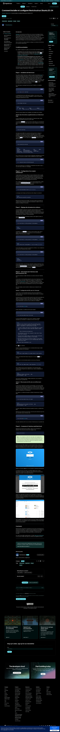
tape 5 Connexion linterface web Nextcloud (7, 48)
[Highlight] (22, 587)
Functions (16, 701)
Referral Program (7, 697)
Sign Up (7, 637)
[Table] (30, 587)
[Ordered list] (27, 587)
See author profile (40, 554)
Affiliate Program (7, 698)
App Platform (17, 703)
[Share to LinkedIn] (53, 18)
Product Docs (34, 6)
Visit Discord (52, 76)
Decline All (54, 728)
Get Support (52, 0)
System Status (48, 693)
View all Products (17, 720)
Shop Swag (27, 711)
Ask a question (20, 572)
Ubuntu (50, 49)
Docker (50, 59)
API (15, 711)
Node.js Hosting (38, 697)
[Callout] (29, 587)
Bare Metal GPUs (17, 691)
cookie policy (5, 729)
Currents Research (28, 694)
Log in (49, 3)
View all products (17, 672)
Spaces (16, 707)
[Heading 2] (24, 587)
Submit (9, 651)
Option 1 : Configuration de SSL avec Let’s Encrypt (27, 290)
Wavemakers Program (29, 697)
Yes (38, 576)
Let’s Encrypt (21, 59)
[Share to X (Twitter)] (50, 18)
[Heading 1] (23, 587)
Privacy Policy (6, 703)
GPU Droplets (17, 690)
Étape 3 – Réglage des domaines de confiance (28, 207)
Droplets (16, 698)
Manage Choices (54, 730)
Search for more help (28, 572)
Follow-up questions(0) (33, 582)
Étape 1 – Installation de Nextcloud (25, 72)
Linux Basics (51, 51)
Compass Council (28, 698)
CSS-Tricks (27, 691)
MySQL (50, 57)
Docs (45, 0)
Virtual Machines (38, 701)
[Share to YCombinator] (55, 18)
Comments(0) (24, 582)
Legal (5, 701)
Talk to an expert (52, 65)
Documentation (28, 707)
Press (5, 700)
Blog (42, 0)
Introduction (19, 31)
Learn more (25, 637)
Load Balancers (17, 704)
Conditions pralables (7, 33)
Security (5, 704)
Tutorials (22, 6)
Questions (28, 6)
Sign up (54, 3)
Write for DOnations (29, 693)
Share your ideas (49, 694)
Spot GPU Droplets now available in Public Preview (9, 0)
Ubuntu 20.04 (8, 13)
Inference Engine (17, 693)
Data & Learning (17, 694)
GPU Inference (38, 690)
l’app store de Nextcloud (39, 535)
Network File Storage (18, 710)
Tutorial (4, 16)
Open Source (28, 700)
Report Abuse (48, 691)
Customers (6, 694)
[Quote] (28, 587)
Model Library (17, 697)
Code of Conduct (28, 710)
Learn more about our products (23, 546)
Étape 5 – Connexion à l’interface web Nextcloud (29, 426)
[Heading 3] (25, 587)
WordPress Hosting (39, 700)
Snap (41, 75)
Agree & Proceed (54, 727)
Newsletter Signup (28, 701)
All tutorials (51, 63)
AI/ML (50, 47)
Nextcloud (17, 34)
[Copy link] (57, 18)
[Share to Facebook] (51, 18)
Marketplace (27, 703)
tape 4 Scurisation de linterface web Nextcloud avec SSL (7, 45)
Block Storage (17, 708)
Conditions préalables (22, 47)
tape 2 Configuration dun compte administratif (7, 39)
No (41, 576)
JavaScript (50, 53)
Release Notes (28, 708)
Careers (47, 0)
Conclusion (6, 51)
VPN (36, 694)
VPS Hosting (38, 691)
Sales (47, 690)
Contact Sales (56, 0)
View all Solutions (38, 703)
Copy (42, 89)
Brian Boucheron (9, 24)
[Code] (31, 587)
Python (50, 55)
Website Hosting (38, 693)
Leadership (6, 690)
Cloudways (16, 719)
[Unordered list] (26, 587)
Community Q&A (28, 690)
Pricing (27, 704)
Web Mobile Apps (39, 698)
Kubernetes (51, 61)
